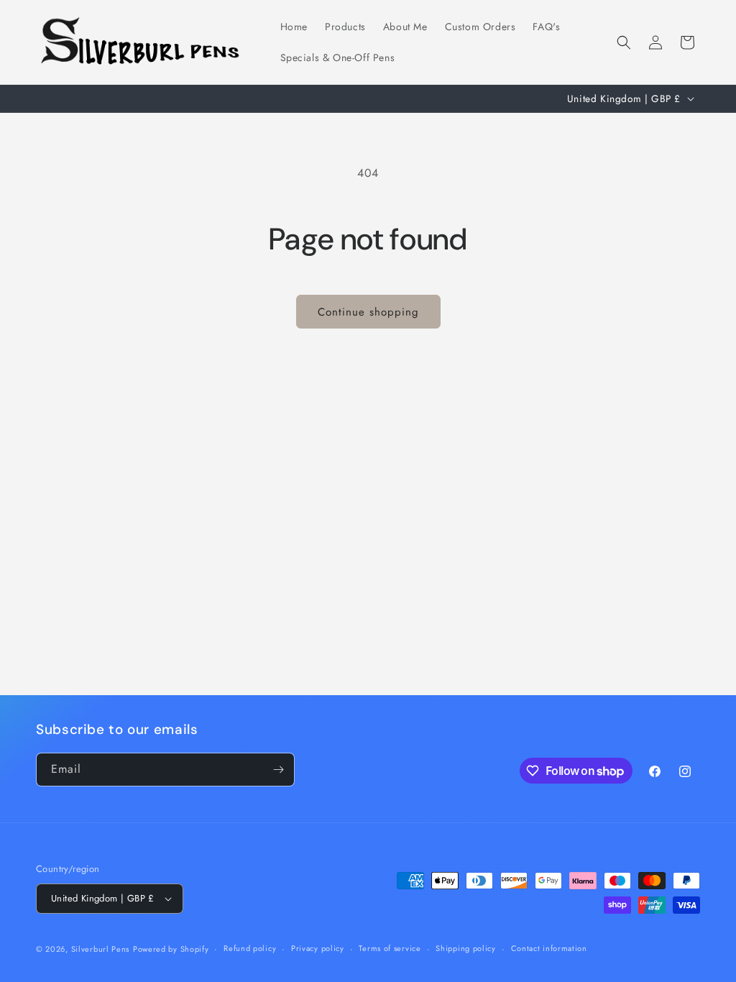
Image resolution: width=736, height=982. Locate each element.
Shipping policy (466, 948)
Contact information (549, 948)
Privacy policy (317, 948)
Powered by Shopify (171, 949)
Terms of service (389, 948)
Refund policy (250, 948)
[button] (624, 42)
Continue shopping (368, 312)
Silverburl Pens (100, 949)
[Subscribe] (278, 769)
